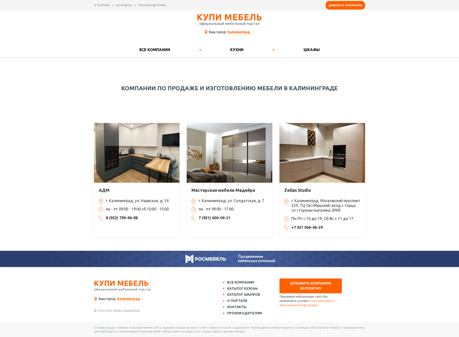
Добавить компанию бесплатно (310, 285)
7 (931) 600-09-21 (214, 218)
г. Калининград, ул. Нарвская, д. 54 (137, 200)
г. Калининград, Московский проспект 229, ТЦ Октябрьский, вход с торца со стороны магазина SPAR (325, 205)
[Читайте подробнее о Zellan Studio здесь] (322, 153)
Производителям (244, 313)
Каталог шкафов (243, 294)
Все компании (154, 50)
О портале (237, 301)
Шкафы (312, 50)
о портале (102, 5)
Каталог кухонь (242, 288)
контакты (124, 5)
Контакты (236, 307)
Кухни (237, 50)
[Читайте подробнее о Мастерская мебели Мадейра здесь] (229, 153)
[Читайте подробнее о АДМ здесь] (137, 153)
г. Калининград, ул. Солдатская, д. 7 (231, 200)
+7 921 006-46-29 (307, 227)
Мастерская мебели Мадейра (223, 190)
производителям (152, 5)
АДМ (104, 190)
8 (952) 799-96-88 (122, 218)
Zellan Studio (297, 190)
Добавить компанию (345, 5)
